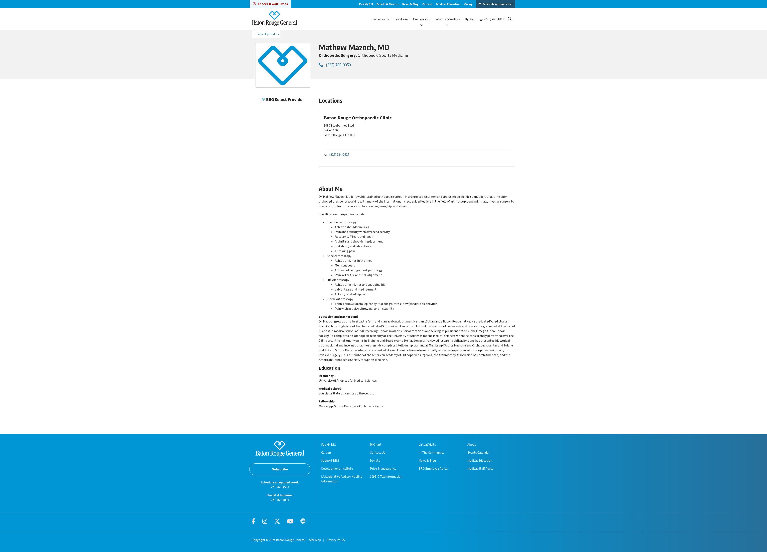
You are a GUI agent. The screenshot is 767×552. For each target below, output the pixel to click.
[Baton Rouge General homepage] (275, 19)
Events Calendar (478, 452)
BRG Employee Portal (434, 468)
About (471, 444)
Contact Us (377, 452)
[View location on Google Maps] (479, 129)
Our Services (421, 19)
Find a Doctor (381, 19)
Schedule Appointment (498, 4)
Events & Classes (387, 4)
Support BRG (330, 460)
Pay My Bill (366, 4)
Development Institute (337, 468)
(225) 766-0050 (338, 65)
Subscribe (280, 469)
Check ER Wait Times (273, 4)
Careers (427, 4)
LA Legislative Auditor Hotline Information (341, 479)
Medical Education (448, 4)
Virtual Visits (427, 444)
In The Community (431, 452)
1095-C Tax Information (386, 476)
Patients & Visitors (447, 19)
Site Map (315, 540)
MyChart (470, 19)
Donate (375, 460)
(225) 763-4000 (494, 19)
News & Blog (410, 4)
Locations (401, 19)
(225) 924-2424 (339, 154)
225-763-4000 (280, 500)
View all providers (268, 34)
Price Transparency (383, 468)
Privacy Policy (335, 540)
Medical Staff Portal (480, 468)
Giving (468, 4)
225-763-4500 (280, 487)
